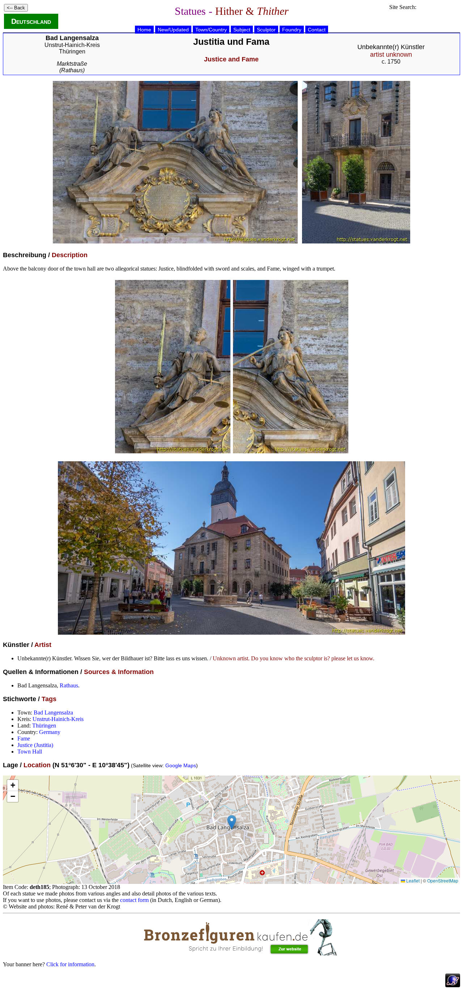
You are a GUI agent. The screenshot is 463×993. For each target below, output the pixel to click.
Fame (23, 738)
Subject (241, 30)
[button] (231, 822)
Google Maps (180, 765)
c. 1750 (391, 62)
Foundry (291, 30)
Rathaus (69, 685)
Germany (49, 732)
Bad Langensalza (53, 712)
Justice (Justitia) (35, 745)
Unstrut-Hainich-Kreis (72, 45)
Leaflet (412, 880)
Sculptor (266, 30)
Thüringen (72, 51)
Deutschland (31, 21)
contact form (134, 900)
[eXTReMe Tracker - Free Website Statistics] (452, 985)
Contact (317, 30)
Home (144, 30)
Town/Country (211, 30)
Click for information (70, 964)
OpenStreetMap (442, 880)
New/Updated (173, 30)
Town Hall (29, 751)
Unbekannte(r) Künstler (391, 50)
